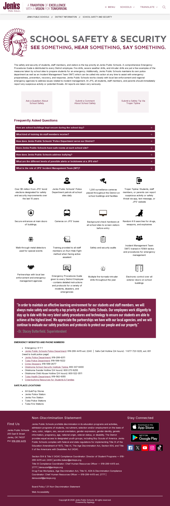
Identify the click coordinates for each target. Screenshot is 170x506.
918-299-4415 (19, 441)
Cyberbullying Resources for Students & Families (49, 379)
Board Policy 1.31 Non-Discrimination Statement (56, 486)
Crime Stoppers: (33, 364)
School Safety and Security (97, 17)
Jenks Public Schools (38, 17)
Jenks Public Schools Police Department (45, 351)
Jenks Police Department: (38, 357)
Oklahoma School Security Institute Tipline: (47, 367)
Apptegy (91, 502)
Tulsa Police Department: (37, 360)
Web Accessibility (40, 492)
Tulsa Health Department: (38, 376)
